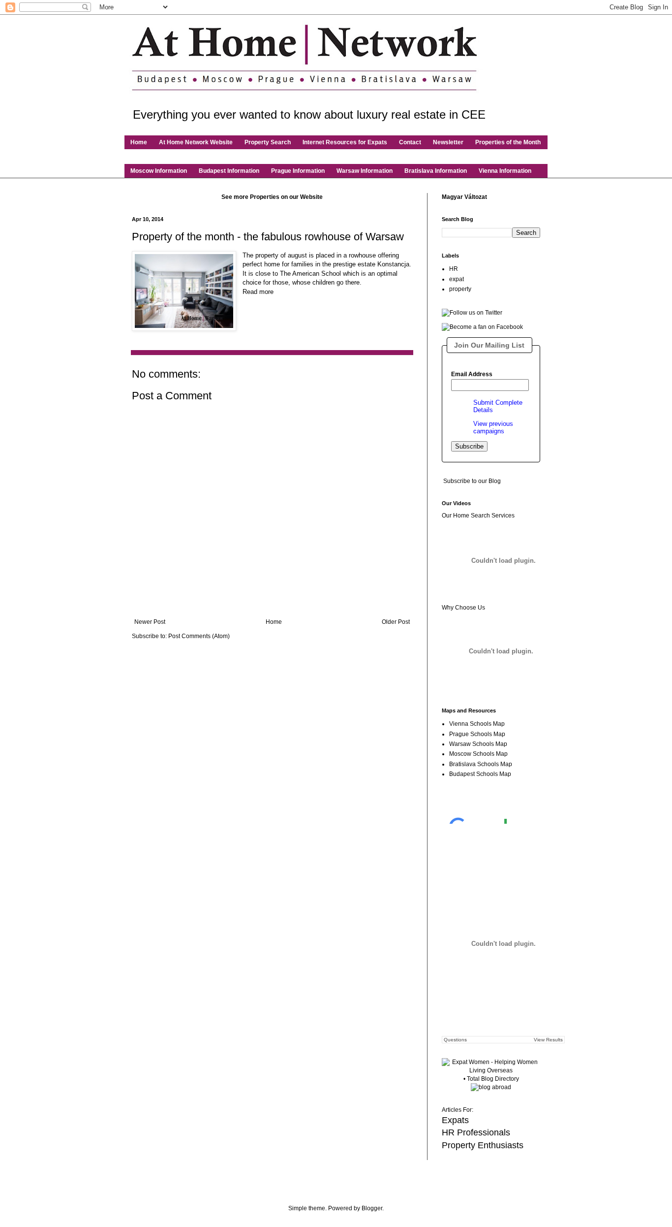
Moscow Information (158, 170)
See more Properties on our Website (272, 197)
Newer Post (149, 621)
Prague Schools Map (477, 734)
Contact (410, 142)
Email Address (471, 374)
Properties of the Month (508, 142)
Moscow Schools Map (478, 753)
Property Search (267, 142)
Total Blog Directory (493, 1078)
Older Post (396, 621)
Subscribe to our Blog (472, 481)
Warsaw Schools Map (478, 744)
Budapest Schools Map (480, 774)
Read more (258, 291)
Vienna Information (505, 170)
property (460, 289)
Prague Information (298, 170)
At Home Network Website (196, 142)
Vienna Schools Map (477, 723)
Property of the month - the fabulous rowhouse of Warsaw (268, 236)
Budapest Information (229, 170)
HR (453, 268)
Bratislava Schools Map (480, 764)
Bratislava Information (435, 170)
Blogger (372, 1208)
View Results (548, 1039)
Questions (455, 1039)
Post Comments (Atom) (199, 636)
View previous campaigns (493, 427)
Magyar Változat (464, 197)
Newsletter (448, 142)
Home (138, 142)
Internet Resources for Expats (345, 142)
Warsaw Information (364, 170)
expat (456, 279)
